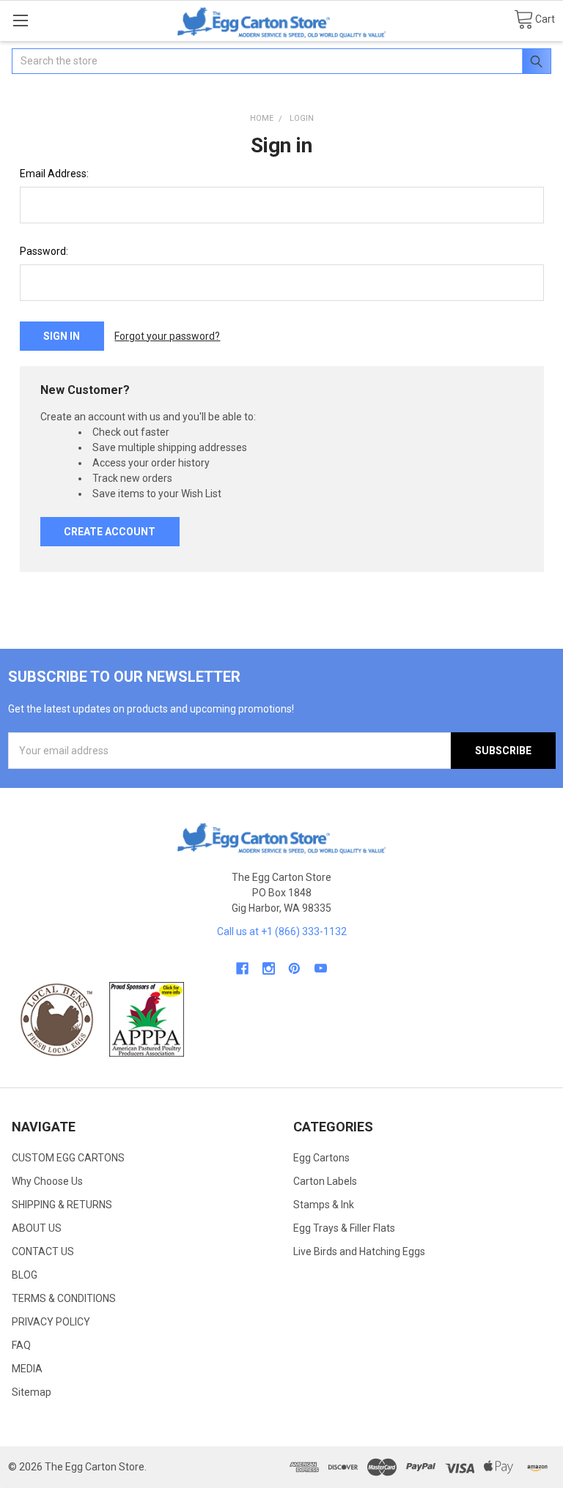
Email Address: (54, 173)
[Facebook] (242, 968)
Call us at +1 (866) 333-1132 (282, 931)
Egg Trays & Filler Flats (344, 1228)
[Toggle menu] (20, 20)
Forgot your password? (167, 336)
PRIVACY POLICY (51, 1322)
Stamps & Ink (323, 1204)
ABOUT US (37, 1228)
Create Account (109, 531)
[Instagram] (268, 968)
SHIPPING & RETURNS (62, 1204)
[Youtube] (320, 968)
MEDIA (27, 1368)
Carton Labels (325, 1181)
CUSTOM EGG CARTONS (68, 1158)
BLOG (24, 1275)
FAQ (21, 1345)
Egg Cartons (321, 1158)
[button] (57, 1019)
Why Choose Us (47, 1181)
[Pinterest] (294, 968)
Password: (44, 251)
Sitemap (31, 1392)
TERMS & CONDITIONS (64, 1298)
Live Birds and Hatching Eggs (359, 1251)
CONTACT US (43, 1251)
